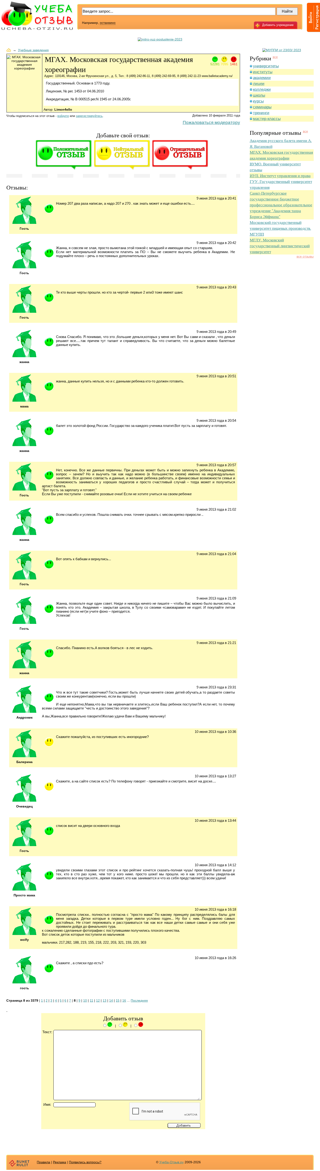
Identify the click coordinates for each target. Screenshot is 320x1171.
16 (124, 1000)
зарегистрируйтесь (89, 116)
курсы (258, 101)
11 (91, 1000)
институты (262, 72)
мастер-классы (267, 118)
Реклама (59, 1162)
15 (117, 1000)
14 (111, 1000)
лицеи (258, 83)
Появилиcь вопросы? (85, 1162)
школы (259, 95)
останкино (107, 23)
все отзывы (305, 256)
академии (262, 78)
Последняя (139, 1000)
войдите (63, 116)
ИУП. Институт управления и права (280, 175)
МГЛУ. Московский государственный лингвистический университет (280, 245)
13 (104, 1000)
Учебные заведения (33, 50)
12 (98, 1000)
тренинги (261, 113)
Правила (43, 1162)
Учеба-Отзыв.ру (171, 1162)
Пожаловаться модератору (211, 122)
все (275, 57)
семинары (262, 107)
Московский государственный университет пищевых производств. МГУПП (280, 228)
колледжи (262, 89)
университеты (266, 66)
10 (85, 1000)
